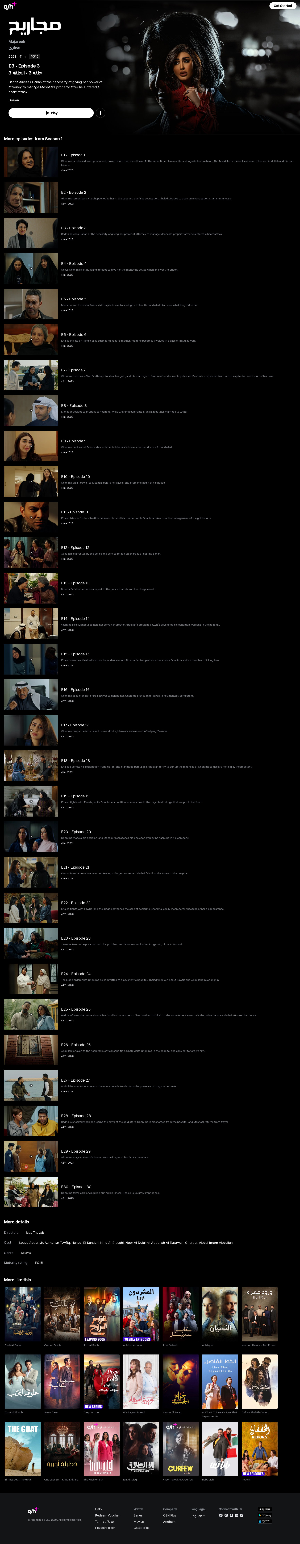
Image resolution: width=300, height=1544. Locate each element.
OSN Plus (169, 1515)
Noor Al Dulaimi (137, 1242)
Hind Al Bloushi (112, 1242)
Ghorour (191, 1242)
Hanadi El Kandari (85, 1242)
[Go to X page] (242, 1516)
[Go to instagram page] (226, 1516)
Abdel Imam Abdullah (216, 1242)
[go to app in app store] (265, 1509)
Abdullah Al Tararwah (167, 1242)
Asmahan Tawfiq (57, 1242)
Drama (26, 1252)
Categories (141, 1528)
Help (98, 1509)
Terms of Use (104, 1521)
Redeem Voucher (107, 1515)
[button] (283, 5)
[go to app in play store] (265, 1515)
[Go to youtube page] (236, 1516)
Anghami (169, 1521)
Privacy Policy (105, 1528)
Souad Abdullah (31, 1242)
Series (138, 1515)
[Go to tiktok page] (231, 1516)
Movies (139, 1521)
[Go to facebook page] (221, 1516)
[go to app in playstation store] (265, 1521)
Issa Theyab (35, 1232)
